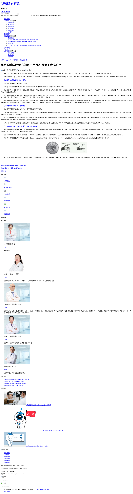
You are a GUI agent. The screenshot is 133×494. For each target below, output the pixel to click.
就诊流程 (11, 53)
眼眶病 (19, 41)
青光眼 (27, 39)
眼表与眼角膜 (12, 41)
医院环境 (11, 30)
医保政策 (11, 55)
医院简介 (11, 22)
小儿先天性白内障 (21, 45)
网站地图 (7, 491)
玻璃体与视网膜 (27, 41)
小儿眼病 (17, 39)
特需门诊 (11, 43)
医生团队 (7, 34)
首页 (2, 60)
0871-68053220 (5, 12)
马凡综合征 (31, 45)
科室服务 (7, 36)
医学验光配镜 (34, 39)
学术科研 (11, 28)
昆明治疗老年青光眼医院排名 (13, 385)
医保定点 (28, 15)
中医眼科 (35, 41)
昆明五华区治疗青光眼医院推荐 (14, 381)
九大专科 (11, 38)
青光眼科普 (23, 60)
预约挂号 (7, 49)
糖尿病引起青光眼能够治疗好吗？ (15, 383)
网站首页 (7, 19)
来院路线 (11, 57)
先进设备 (11, 32)
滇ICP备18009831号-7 (43, 489)
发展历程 (11, 24)
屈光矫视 (11, 39)
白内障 (22, 39)
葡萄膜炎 (38, 45)
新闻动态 (7, 47)
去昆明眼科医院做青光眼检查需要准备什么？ (13, 165)
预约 (5, 247)
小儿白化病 (11, 45)
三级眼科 (22, 15)
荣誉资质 (11, 26)
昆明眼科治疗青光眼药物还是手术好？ (11, 168)
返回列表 (4, 171)
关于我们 (7, 21)
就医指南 (7, 51)
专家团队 (7, 456)
